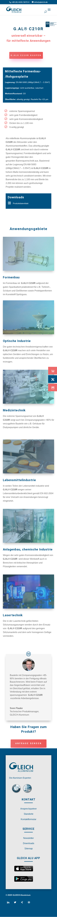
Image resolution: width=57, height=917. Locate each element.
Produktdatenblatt (20, 203)
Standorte (28, 814)
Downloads (28, 843)
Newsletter (28, 838)
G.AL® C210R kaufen (26, 55)
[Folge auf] (9, 903)
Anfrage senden (28, 743)
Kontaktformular (28, 819)
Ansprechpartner (28, 809)
